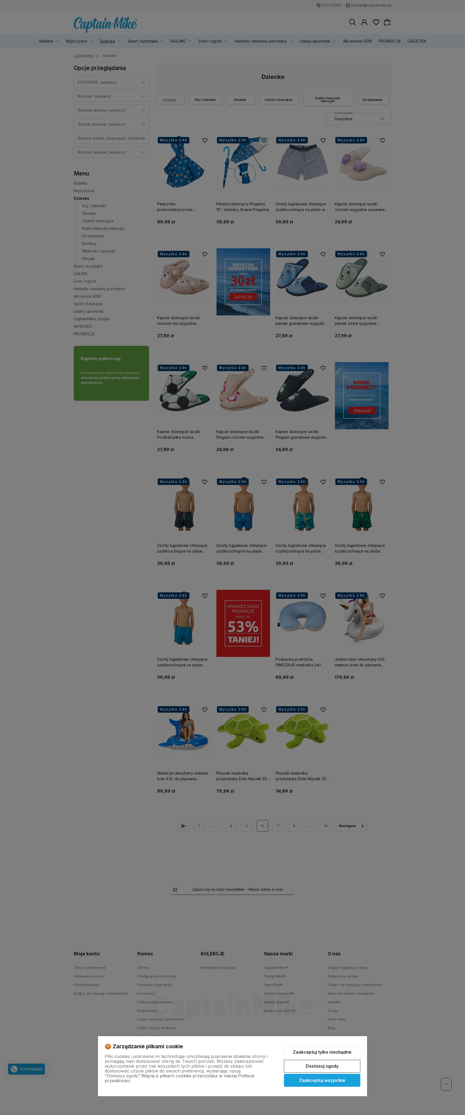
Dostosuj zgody (322, 1066)
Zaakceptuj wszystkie (322, 1080)
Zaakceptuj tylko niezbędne (322, 1052)
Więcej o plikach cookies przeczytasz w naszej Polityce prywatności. (179, 1078)
